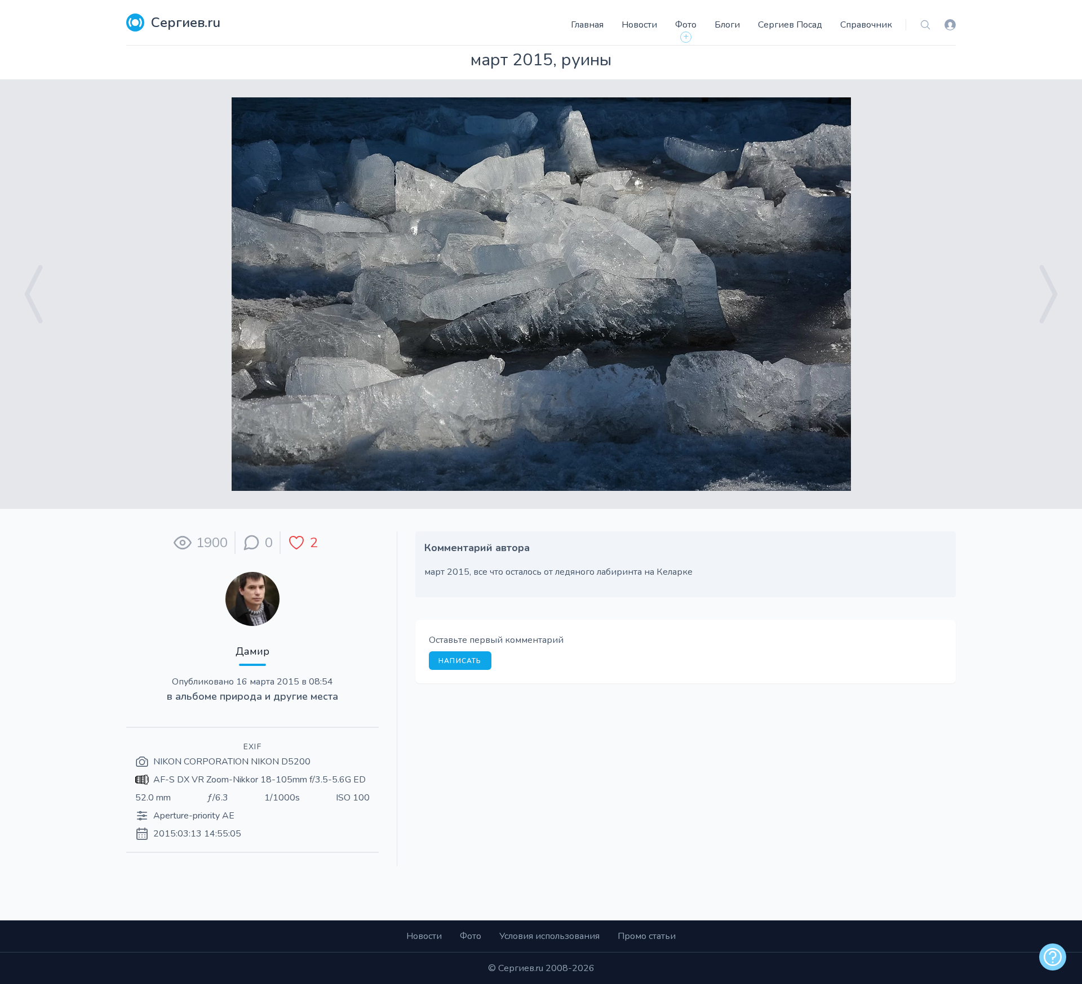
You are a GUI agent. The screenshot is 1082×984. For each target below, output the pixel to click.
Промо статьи (647, 936)
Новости (639, 25)
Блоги (727, 25)
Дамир (252, 651)
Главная (587, 25)
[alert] (1052, 956)
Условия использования (549, 936)
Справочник (866, 25)
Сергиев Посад (790, 25)
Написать (460, 660)
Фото (686, 25)
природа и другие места (279, 696)
